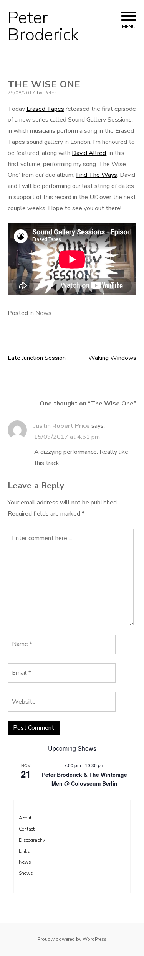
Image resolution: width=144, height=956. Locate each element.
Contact (27, 829)
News (43, 313)
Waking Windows (112, 358)
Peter (50, 93)
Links (24, 851)
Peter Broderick (43, 26)
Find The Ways (96, 175)
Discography (32, 840)
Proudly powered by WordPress (72, 939)
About (25, 818)
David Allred (89, 153)
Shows (26, 873)
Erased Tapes (45, 109)
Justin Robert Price (62, 426)
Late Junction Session (37, 358)
